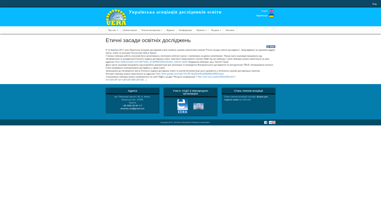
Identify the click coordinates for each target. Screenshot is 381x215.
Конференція (185, 30)
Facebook (265, 122)
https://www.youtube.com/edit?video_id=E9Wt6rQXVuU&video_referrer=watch (151, 61)
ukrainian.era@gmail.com (132, 108)
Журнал (170, 30)
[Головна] (116, 17)
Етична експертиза (151, 30)
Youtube (272, 122)
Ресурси (215, 30)
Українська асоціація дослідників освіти (175, 11)
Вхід (375, 3)
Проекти (200, 30)
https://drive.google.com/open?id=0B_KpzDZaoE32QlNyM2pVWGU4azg (190, 73)
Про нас (112, 30)
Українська (262, 15)
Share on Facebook (270, 46)
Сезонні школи (130, 30)
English (264, 11)
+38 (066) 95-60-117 (132, 105)
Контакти (230, 30)
